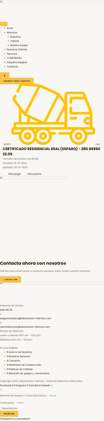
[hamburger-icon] (4, 24)
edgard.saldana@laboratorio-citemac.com (25, 318)
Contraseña (7, 402)
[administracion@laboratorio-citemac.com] (1, 322)
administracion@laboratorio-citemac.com (25, 326)
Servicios (12, 53)
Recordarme (9, 408)
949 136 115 (6, 310)
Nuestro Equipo (19, 45)
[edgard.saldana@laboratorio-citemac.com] (1, 314)
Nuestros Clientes (17, 49)
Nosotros (12, 32)
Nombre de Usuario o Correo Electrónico (23, 395)
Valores (14, 41)
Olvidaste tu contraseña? (15, 418)
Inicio (10, 28)
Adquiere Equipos (17, 62)
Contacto (12, 66)
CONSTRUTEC (14, 58)
